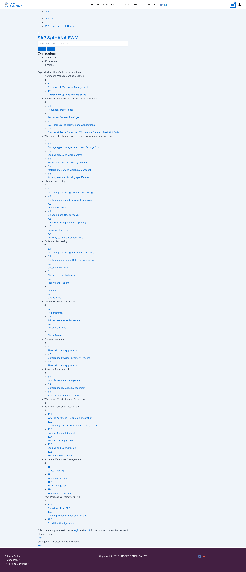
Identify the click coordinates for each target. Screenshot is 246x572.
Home (95, 4)
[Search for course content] (42, 49)
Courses (124, 4)
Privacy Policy (12, 556)
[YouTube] (161, 4)
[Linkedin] (165, 4)
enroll (87, 530)
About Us (108, 4)
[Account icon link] (239, 4)
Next (40, 545)
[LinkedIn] (199, 556)
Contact (149, 4)
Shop (137, 4)
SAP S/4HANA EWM (58, 37)
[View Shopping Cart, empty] (233, 4)
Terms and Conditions (17, 563)
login (76, 530)
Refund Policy (12, 559)
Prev (40, 537)
